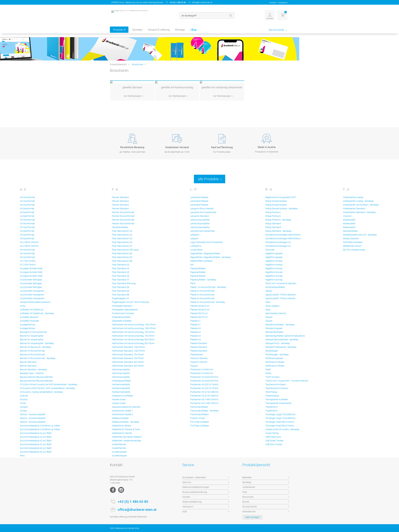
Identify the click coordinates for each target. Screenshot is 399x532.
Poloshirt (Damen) (199, 358)
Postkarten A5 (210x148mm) (204, 391)
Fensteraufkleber (120, 227)
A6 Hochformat (27, 249)
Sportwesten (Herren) (275, 313)
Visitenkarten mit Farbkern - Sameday (361, 204)
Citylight (24, 406)
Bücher (245, 501)
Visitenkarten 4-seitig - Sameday (358, 200)
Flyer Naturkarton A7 (122, 245)
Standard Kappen (273, 328)
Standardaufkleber (274, 331)
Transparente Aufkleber (276, 399)
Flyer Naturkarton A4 (122, 234)
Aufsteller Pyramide (29, 320)
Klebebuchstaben (120, 418)
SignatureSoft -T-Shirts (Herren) (280, 298)
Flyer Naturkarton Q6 (122, 260)
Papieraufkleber (198, 268)
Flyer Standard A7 (120, 279)
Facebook (113, 490)
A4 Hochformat (27, 197)
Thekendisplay (272, 395)
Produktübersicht (118, 64)
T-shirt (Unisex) (272, 376)
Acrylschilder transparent (32, 290)
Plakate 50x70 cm (199, 313)
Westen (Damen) (351, 238)
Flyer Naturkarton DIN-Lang (125, 249)
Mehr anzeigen (252, 517)
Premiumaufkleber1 (199, 414)
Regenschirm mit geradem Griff (280, 197)
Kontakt (272, 2)
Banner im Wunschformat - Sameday (37, 358)
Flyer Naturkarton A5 (122, 238)
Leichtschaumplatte (199, 219)
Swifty (268, 373)
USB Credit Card (273, 436)
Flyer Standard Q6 (120, 294)
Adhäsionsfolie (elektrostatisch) (35, 302)
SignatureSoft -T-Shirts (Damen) (280, 294)
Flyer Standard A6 (120, 275)
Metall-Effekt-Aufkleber (201, 260)
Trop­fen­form (271, 406)
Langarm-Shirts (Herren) (202, 208)
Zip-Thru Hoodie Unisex (354, 249)
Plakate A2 (195, 328)
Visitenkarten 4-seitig (353, 197)
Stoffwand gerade (274, 358)
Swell (267, 369)
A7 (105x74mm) (28, 260)
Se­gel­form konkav (274, 260)
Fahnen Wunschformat (123, 212)
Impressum (283, 2)
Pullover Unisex (197, 418)
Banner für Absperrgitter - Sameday (37, 343)
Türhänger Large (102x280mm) (280, 414)
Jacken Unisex (119, 403)
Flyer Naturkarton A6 (122, 242)
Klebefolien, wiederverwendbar (126, 440)
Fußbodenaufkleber (121, 317)
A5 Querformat (27, 230)
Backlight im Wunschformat (33, 331)
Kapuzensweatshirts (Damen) (126, 406)
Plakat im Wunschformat (202, 290)
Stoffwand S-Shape (274, 361)
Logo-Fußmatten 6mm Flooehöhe (206, 242)
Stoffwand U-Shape (274, 365)
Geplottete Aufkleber (122, 320)
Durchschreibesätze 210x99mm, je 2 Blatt (40, 425)
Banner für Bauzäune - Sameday (35, 346)
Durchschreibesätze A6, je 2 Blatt (36, 448)
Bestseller (247, 477)
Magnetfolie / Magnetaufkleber (205, 253)
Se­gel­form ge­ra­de (273, 253)
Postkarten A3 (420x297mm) (204, 376)
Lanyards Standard (199, 215)
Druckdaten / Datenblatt (194, 477)
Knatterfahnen (119, 444)
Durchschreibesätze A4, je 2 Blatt (36, 433)
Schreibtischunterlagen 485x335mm (282, 234)
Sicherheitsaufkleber (275, 287)
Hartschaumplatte (121, 369)
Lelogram (194, 234)
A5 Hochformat (27, 219)
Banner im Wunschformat (32, 350)
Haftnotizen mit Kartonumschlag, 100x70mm (134, 324)
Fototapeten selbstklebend (125, 309)
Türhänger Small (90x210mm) (279, 421)
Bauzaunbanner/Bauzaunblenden (36, 376)
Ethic (22, 455)
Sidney (268, 290)
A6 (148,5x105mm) (29, 242)
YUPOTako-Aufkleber (353, 242)
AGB (184, 511)
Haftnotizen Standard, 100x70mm (128, 346)
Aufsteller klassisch (29, 317)
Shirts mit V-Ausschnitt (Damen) (280, 283)
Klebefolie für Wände (122, 433)
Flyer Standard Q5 (120, 290)
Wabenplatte (349, 219)
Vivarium (347, 215)
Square (268, 317)
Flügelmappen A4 (120, 298)
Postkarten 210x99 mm (201, 369)
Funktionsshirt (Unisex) (123, 313)
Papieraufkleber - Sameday (203, 279)
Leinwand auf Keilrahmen (202, 230)
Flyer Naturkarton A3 (122, 230)
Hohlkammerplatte (121, 384)
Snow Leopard (272, 305)
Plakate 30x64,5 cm (199, 305)
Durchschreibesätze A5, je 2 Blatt (36, 440)
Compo (23, 410)
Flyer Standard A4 (120, 268)
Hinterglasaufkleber (121, 380)
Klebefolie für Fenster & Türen (126, 429)
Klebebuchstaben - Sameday (125, 421)
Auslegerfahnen (27, 324)
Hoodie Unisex (119, 399)
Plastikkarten (196, 354)
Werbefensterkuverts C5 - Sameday (360, 234)
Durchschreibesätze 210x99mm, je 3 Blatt (40, 429)
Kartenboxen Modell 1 (122, 410)
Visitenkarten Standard (354, 208)
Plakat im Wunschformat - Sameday (207, 302)
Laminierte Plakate (199, 197)
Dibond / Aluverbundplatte (32, 414)
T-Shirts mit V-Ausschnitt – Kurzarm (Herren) (286, 380)
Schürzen (269, 249)
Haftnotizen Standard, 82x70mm (128, 361)
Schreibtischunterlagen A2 (278, 242)
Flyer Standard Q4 (120, 287)
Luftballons (195, 245)
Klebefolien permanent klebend (127, 436)
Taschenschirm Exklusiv (276, 388)
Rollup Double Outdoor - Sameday (281, 208)
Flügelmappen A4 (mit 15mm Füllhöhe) (130, 302)
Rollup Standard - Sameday (278, 230)
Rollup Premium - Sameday (278, 219)
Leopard (194, 238)
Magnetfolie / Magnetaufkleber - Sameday (210, 257)
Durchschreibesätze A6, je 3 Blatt (36, 451)
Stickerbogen (271, 350)
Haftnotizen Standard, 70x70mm (128, 354)
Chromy (24, 399)
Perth (193, 283)
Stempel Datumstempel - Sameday (281, 339)
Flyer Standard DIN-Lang (124, 283)
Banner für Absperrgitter (31, 335)
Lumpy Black (196, 249)
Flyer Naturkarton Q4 (122, 253)
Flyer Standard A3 (120, 264)
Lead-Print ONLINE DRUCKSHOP (266, 528)
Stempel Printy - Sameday (277, 343)
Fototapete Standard (122, 305)
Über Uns (186, 482)
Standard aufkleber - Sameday (280, 324)
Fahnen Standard (120, 197)
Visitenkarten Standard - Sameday (359, 212)
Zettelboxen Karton (352, 245)
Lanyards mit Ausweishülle (203, 212)
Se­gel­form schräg (273, 275)
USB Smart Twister (274, 440)
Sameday (137, 29)
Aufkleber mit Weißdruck (31, 309)
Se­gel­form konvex (274, 268)
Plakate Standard (198, 343)
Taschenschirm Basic (275, 384)
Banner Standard (28, 361)
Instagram (121, 490)
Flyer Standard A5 (120, 272)
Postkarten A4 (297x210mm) (204, 384)
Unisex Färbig (272, 433)
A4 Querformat (27, 208)
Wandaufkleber (350, 230)
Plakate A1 (195, 320)
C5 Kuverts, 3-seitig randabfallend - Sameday (41, 391)
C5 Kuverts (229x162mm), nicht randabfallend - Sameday (47, 388)
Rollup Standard (273, 223)
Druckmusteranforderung (194, 492)
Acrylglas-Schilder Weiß (31, 268)
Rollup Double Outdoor (276, 200)
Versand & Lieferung (159, 29)
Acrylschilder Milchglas (31, 279)
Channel (24, 395)
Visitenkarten (248, 487)
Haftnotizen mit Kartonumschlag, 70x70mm (133, 331)
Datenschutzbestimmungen (195, 487)
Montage (180, 29)
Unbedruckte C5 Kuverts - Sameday (282, 429)
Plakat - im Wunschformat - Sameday (208, 287)
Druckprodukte (249, 506)
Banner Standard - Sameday (33, 369)
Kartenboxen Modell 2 (122, 414)
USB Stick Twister (273, 444)
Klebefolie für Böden (121, 425)
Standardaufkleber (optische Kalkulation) (285, 335)
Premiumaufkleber (199, 406)
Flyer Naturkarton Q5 (122, 257)
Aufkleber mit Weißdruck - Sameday (37, 313)
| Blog (193, 29)
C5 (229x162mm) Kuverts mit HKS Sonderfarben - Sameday (48, 384)
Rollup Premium (273, 212)
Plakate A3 (195, 335)
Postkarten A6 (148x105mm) (204, 399)
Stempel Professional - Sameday (280, 346)
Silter (267, 302)
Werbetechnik (249, 511)
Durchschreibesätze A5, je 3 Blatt (36, 444)
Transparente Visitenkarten (278, 403)
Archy (23, 305)
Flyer (244, 492)
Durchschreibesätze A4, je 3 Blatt (36, 436)
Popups (194, 365)
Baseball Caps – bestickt (32, 373)
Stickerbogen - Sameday (277, 354)
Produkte (118, 29)
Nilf (192, 264)
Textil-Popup (271, 391)
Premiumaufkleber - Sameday (204, 410)
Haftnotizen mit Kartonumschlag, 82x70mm (133, 339)
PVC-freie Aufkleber (199, 421)
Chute (23, 403)
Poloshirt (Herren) (198, 361)
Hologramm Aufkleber (122, 395)
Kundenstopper (119, 451)
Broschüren (137, 64)
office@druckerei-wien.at (202, 2)
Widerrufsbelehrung (192, 501)
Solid (267, 309)
